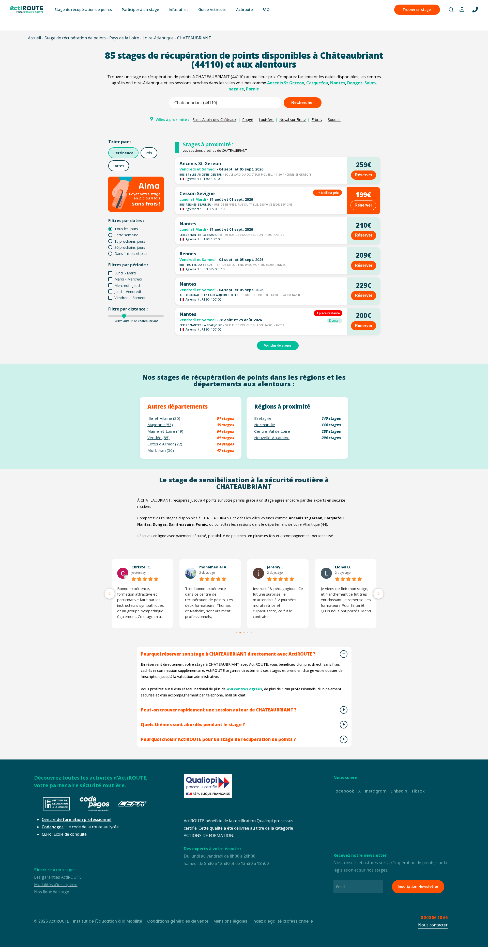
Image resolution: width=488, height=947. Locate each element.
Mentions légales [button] (230, 921)
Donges (354, 83)
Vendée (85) (158, 437)
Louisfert (266, 119)
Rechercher (302, 102)
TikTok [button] (418, 791)
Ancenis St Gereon (285, 83)
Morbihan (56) (160, 450)
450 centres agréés (244, 689)
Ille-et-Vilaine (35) (163, 418)
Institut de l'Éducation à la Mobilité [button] (107, 921)
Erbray (317, 119)
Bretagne (262, 418)
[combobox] (225, 102)
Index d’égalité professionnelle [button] (282, 921)
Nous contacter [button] (433, 925)
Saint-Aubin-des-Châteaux (214, 119)
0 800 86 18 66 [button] (434, 917)
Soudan (334, 119)
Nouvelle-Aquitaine (271, 437)
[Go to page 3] (247, 632)
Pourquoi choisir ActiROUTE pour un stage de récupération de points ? (218, 739)
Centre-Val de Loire (272, 431)
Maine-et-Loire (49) (165, 431)
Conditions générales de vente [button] (177, 921)
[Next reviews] (378, 593)
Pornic (252, 89)
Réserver (363, 175)
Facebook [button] (343, 791)
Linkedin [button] (399, 791)
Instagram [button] (376, 791)
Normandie (264, 424)
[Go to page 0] (236, 632)
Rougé (247, 119)
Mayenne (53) (160, 424)
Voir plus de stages (278, 345)
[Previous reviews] (109, 593)
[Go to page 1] (240, 633)
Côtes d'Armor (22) (164, 444)
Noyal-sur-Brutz (292, 119)
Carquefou (317, 83)
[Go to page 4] (251, 632)
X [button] (359, 791)
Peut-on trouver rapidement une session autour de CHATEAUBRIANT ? (219, 710)
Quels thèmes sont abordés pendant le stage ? (193, 724)
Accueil (34, 38)
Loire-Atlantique (158, 38)
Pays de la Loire (124, 38)
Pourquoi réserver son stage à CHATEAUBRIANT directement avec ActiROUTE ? (228, 654)
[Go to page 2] (244, 632)
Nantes (337, 83)
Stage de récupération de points (75, 38)
